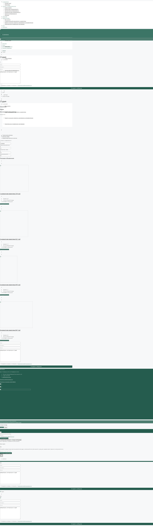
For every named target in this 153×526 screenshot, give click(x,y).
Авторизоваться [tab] (5, 429)
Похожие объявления (7, 48)
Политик (1, 379)
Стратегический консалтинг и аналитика (15, 21)
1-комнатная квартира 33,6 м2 (10, 194)
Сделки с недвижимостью (9, 6)
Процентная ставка (4, 149)
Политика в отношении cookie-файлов (8, 381)
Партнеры (7, 4)
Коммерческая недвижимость (12, 12)
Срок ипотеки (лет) (4, 154)
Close (6, 427)
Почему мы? (8, 3)
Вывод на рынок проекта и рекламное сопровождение (19, 22)
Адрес (3, 45)
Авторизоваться (4, 438)
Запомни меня (4, 436)
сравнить (2, 427)
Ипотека (7, 15)
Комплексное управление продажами (15, 24)
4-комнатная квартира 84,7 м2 (10, 330)
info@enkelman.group (6, 377)
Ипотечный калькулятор (7, 46)
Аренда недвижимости (11, 13)
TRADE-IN (4, 16)
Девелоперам (6, 18)
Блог (3, 25)
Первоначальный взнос (5, 145)
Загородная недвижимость (12, 10)
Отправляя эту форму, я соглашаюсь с (16, 85)
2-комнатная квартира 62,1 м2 (10, 239)
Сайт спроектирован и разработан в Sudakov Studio (10, 422)
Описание (4, 43)
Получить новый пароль (5, 453)
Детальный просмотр (4, 204)
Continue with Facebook (5, 439)
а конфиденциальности (8, 379)
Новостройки (8, 7)
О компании (5, 2)
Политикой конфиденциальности (25, 85)
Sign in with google (17, 439)
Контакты (4, 27)
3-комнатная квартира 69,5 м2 (10, 285)
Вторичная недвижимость (11, 9)
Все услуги (7, 19)
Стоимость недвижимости (5, 140)
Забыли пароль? (10, 436)
